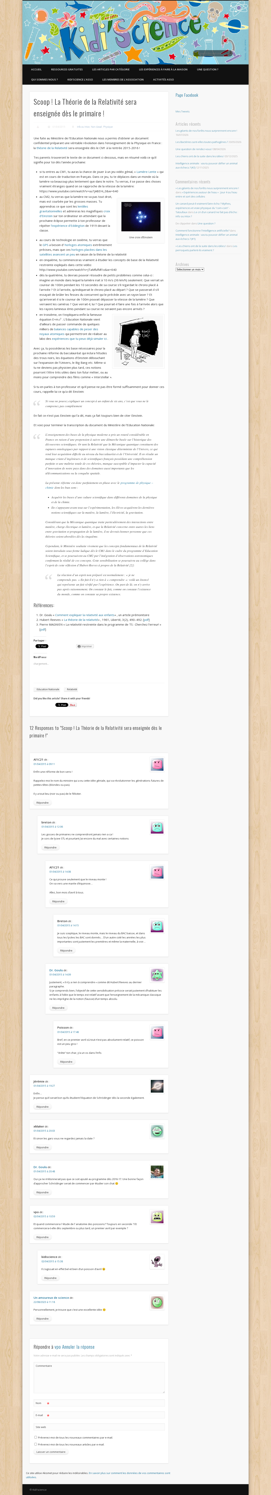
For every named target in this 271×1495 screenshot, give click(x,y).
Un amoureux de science (51, 1298)
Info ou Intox (83, 126)
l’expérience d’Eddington (68, 226)
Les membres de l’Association (123, 79)
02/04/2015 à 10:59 (44, 1216)
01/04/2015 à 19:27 (44, 1085)
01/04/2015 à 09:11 (44, 764)
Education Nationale (48, 689)
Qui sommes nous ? (44, 79)
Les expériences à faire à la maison (163, 69)
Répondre (43, 802)
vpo (58, 1346)
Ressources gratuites (67, 69)
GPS (45, 245)
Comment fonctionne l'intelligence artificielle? (202, 230)
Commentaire (43, 1366)
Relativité (72, 689)
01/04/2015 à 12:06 (52, 826)
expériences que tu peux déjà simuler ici (80, 339)
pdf (146, 620)
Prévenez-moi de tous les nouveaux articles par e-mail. (71, 1444)
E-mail (42, 1416)
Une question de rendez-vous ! (194, 149)
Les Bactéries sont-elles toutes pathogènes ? (202, 142)
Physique (108, 126)
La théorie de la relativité (81, 620)
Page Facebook (187, 95)
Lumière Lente (146, 172)
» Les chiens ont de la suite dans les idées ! (201, 246)
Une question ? (207, 69)
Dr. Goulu (56, 970)
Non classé (96, 126)
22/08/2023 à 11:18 (44, 1302)
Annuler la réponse (78, 1346)
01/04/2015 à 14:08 (60, 871)
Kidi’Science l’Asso (80, 79)
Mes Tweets (182, 111)
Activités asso (163, 79)
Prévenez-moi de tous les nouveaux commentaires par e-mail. (75, 1437)
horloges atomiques (78, 245)
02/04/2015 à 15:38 (52, 1261)
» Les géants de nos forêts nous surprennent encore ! (207, 188)
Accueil (36, 69)
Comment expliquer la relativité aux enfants (84, 615)
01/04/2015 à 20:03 (44, 1130)
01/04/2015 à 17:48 (68, 1032)
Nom (42, 1404)
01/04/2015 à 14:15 (68, 925)
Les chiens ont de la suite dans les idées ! (200, 156)
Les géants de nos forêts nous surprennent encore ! (206, 130)
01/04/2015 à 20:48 (44, 1171)
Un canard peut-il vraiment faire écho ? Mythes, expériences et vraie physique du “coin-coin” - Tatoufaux (203, 208)
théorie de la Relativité (52, 148)
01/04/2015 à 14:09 (60, 974)
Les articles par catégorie (111, 69)
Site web (41, 1427)
